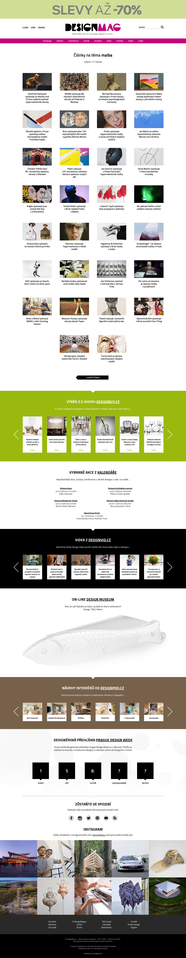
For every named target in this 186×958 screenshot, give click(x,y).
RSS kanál (106, 921)
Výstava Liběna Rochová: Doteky (120, 500)
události (59, 40)
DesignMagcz (99, 835)
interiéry (41, 27)
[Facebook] (71, 818)
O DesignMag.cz (79, 921)
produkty (98, 40)
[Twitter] (88, 818)
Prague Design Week (114, 740)
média (130, 40)
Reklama (52, 924)
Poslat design (134, 924)
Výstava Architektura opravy (120, 488)
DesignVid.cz (99, 540)
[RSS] (115, 818)
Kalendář (107, 924)
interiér (86, 40)
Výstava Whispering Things (65, 500)
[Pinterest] (97, 818)
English (134, 927)
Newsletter (106, 927)
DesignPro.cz (112, 688)
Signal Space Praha (92, 513)
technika (119, 40)
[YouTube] (106, 818)
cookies (113, 946)
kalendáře (107, 472)
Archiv (79, 927)
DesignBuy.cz (108, 401)
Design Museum (100, 599)
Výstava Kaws (66, 488)
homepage (47, 40)
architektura (73, 40)
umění (140, 40)
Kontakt (52, 921)
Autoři (79, 924)
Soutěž (134, 921)
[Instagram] (80, 818)
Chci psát (52, 927)
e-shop (25, 27)
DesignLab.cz (97, 953)
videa (33, 27)
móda (109, 40)
